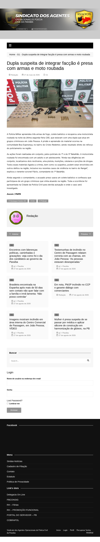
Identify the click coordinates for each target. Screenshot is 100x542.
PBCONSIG (12, 500)
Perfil (72, 530)
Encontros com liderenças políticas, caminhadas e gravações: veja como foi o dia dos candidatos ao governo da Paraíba (25, 255)
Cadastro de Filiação (17, 466)
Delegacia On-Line (16, 494)
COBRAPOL (13, 520)
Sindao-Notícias (14, 461)
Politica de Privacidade (18, 482)
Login (65, 530)
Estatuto (11, 476)
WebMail (89, 533)
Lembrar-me (14, 404)
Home (12, 54)
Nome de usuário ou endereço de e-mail (24, 379)
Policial (43, 201)
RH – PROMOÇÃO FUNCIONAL (23, 510)
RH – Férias (13, 505)
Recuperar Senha (84, 530)
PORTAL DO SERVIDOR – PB (22, 515)
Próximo (84, 234)
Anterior (15, 234)
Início (58, 530)
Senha (9, 390)
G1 (18, 54)
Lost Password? (14, 400)
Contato (11, 471)
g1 (33, 201)
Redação (14, 75)
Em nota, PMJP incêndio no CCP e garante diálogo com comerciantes (72, 287)
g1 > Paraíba (19, 266)
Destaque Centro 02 (18, 201)
